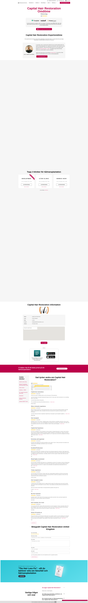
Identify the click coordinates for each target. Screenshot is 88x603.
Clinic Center (21, 387)
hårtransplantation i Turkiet (45, 48)
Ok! (55, 601)
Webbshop (53, 2)
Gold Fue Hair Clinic (23, 381)
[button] (53, 587)
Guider (48, 2)
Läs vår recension (26, 184)
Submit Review (34, 556)
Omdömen (37, 2)
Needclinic (21, 395)
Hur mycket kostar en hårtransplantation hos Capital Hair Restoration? (52, 599)
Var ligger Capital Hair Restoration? (51, 587)
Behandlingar (43, 2)
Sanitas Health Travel (23, 401)
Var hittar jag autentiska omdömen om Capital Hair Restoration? (52, 594)
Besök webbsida (26, 186)
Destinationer (31, 2)
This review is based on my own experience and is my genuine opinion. (45, 554)
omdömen (46, 190)
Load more (34, 522)
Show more (52, 401)
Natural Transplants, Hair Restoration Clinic (23, 385)
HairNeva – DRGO (22, 389)
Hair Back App (53, 52)
